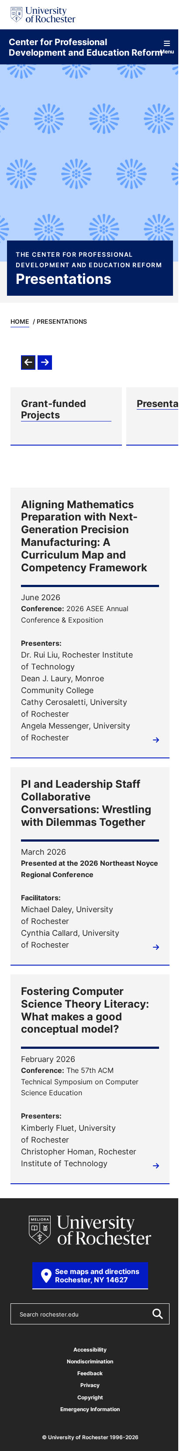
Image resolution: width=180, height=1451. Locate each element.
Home (19, 321)
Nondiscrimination (90, 1361)
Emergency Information (90, 1409)
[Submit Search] (157, 1314)
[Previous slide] (28, 362)
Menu (167, 51)
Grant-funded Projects (53, 409)
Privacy (90, 1385)
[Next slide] (45, 362)
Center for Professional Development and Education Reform (86, 46)
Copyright (90, 1397)
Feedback (90, 1373)
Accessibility (90, 1349)
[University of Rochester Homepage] (43, 14)
